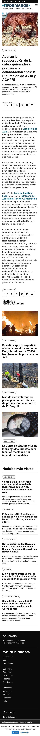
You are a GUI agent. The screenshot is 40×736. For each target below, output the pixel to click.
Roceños (6, 678)
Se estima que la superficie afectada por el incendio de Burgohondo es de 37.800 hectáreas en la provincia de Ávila (20, 351)
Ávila (5, 701)
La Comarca (7, 669)
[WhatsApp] (21, 105)
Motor (5, 660)
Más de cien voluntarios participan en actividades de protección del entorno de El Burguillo (18, 401)
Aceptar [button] (15, 732)
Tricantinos (7, 672)
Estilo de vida (8, 663)
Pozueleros (7, 687)
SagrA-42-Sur (8, 509)
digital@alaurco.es (10, 717)
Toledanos (7, 697)
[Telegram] (27, 105)
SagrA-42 (6, 694)
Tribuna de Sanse (10, 539)
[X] (16, 105)
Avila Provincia (9, 50)
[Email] (32, 105)
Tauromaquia (8, 656)
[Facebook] (11, 105)
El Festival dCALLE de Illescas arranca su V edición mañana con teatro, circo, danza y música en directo (20, 517)
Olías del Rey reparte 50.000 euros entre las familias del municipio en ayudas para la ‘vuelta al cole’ (17, 604)
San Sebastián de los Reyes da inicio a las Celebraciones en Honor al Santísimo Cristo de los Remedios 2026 (19, 547)
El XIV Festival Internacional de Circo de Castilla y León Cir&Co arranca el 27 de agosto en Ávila (19, 576)
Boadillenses (8, 682)
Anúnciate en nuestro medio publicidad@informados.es (14, 641)
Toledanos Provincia (11, 596)
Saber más (24, 732)
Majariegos (7, 691)
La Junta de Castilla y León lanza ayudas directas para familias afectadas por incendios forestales (19, 450)
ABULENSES (7, 569)
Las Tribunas (8, 675)
